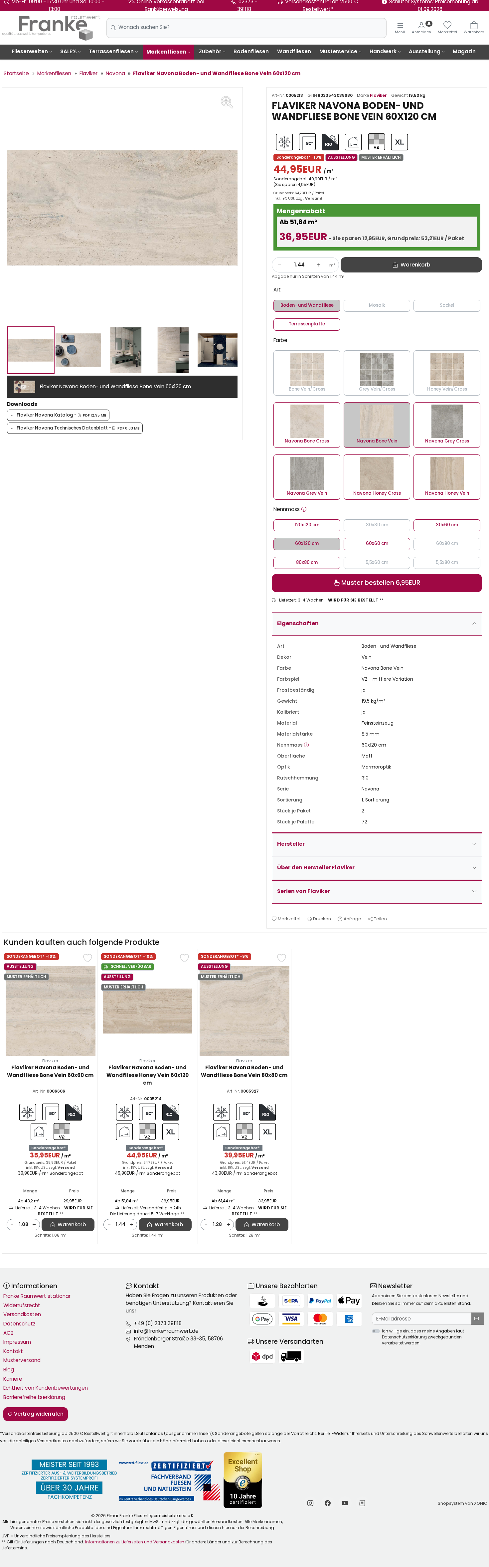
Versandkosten (22, 1314)
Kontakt (13, 1351)
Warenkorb (72, 1224)
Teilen (380, 919)
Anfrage (352, 919)
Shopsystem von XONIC (462, 1503)
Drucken (322, 919)
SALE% (68, 51)
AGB (8, 1332)
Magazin (464, 51)
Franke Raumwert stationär (37, 1296)
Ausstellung (424, 51)
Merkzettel (289, 919)
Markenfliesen (166, 51)
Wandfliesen (294, 51)
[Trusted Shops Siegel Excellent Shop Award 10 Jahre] (243, 1480)
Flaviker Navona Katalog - (61, 415)
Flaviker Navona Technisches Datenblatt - (78, 428)
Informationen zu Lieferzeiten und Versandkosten (134, 1542)
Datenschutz (19, 1323)
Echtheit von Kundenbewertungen (45, 1387)
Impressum (17, 1341)
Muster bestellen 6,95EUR (380, 582)
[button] (303, 509)
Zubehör (210, 51)
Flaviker (378, 95)
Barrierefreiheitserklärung (34, 1397)
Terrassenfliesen (111, 51)
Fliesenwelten (30, 51)
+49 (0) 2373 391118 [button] (158, 1323)
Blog (8, 1369)
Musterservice (338, 51)
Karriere (12, 1378)
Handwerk (383, 51)
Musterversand (22, 1360)
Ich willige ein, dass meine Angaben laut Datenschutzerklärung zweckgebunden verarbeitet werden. (423, 1337)
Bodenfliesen (251, 51)
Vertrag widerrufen (38, 1413)
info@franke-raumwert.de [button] (166, 1330)
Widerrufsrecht (21, 1305)
